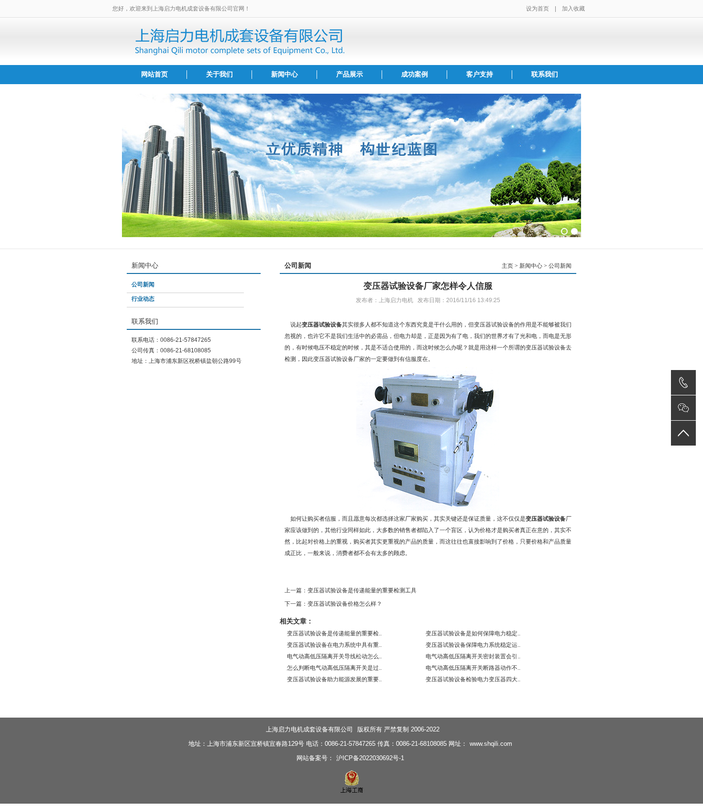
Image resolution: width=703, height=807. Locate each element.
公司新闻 (143, 284)
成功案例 (414, 74)
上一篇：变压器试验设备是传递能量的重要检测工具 (351, 590)
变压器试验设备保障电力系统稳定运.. (473, 645)
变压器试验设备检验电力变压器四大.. (473, 679)
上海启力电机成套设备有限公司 (309, 729)
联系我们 (544, 74)
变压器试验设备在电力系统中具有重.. (334, 645)
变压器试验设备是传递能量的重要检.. (334, 633)
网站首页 (154, 74)
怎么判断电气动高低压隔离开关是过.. (334, 668)
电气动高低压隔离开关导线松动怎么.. (334, 656)
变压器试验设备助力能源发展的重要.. (334, 679)
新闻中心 (284, 74)
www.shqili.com (491, 743)
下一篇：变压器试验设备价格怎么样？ (333, 603)
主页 (507, 265)
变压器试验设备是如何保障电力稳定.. (473, 633)
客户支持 (479, 74)
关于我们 (219, 74)
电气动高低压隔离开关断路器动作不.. (473, 668)
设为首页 (537, 8)
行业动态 (143, 298)
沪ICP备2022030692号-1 (370, 758)
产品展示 (349, 74)
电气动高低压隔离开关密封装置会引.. (473, 656)
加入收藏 (573, 8)
